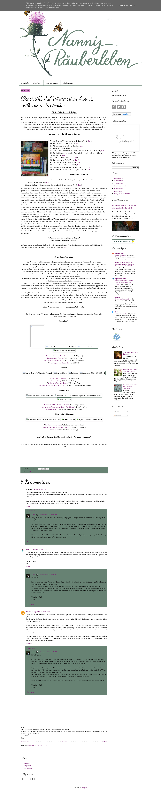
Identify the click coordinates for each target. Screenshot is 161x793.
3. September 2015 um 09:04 (48, 652)
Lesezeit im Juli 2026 (121, 314)
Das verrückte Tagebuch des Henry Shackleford (58, 407)
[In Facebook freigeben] (45, 469)
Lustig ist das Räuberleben (122, 194)
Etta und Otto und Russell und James (56, 427)
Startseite (25, 83)
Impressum (27, 766)
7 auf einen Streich (120, 186)
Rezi (89, 141)
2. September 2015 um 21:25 (39, 549)
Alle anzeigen (135, 324)
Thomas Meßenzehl (121, 255)
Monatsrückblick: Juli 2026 (123, 299)
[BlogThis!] (41, 469)
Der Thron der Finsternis (57, 378)
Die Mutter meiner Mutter (53, 425)
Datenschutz (28, 768)
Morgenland (55, 430)
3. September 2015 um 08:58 (48, 575)
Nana (27, 549)
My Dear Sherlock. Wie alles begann (59, 356)
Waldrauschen (118, 183)
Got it (132, 5)
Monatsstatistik (118, 181)
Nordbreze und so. (121, 312)
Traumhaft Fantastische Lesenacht (130, 353)
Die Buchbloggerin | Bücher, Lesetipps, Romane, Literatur (124, 263)
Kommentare (119, 415)
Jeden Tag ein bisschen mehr (59, 363)
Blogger (84, 788)
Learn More (123, 5)
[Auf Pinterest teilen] (48, 469)
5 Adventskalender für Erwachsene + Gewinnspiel (130, 386)
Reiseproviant (118, 178)
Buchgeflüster (118, 191)
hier (65, 247)
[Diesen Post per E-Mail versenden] (39, 469)
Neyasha (28, 611)
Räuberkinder (68, 83)
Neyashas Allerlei (120, 278)
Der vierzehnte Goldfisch (55, 358)
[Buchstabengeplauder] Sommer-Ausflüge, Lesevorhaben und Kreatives (124, 282)
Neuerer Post (25, 742)
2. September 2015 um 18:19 (41, 489)
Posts (117, 411)
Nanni (33, 514)
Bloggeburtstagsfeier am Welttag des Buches (130, 370)
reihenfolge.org (120, 253)
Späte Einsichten (51, 409)
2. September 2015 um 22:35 (41, 612)
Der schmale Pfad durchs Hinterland (56, 405)
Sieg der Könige (56, 381)
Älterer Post (103, 742)
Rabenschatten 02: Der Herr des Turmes (51, 385)
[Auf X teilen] (43, 469)
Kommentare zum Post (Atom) (38, 745)
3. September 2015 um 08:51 (48, 515)
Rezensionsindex (52, 83)
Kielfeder (118, 297)
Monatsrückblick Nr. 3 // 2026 (124, 266)
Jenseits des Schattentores (52, 360)
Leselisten (37, 83)
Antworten (29, 506)
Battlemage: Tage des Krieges (58, 383)
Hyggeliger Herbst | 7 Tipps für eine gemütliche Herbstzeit (124, 206)
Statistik (28, 472)
